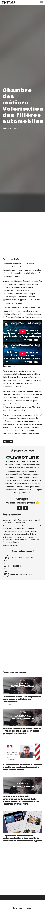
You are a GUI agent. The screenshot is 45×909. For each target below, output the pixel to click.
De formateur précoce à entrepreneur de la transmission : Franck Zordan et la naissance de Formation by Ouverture (21, 539)
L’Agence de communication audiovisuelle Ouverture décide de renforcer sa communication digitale (22, 838)
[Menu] (42, 2)
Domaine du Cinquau (10, 545)
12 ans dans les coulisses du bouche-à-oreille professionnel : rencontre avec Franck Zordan (22, 767)
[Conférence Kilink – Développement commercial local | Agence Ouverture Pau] (22, 679)
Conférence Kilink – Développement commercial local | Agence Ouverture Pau (22, 699)
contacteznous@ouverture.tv (21, 574)
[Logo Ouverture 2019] (8, 2)
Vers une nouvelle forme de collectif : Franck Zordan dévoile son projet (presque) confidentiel (22, 730)
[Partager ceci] (5, 441)
